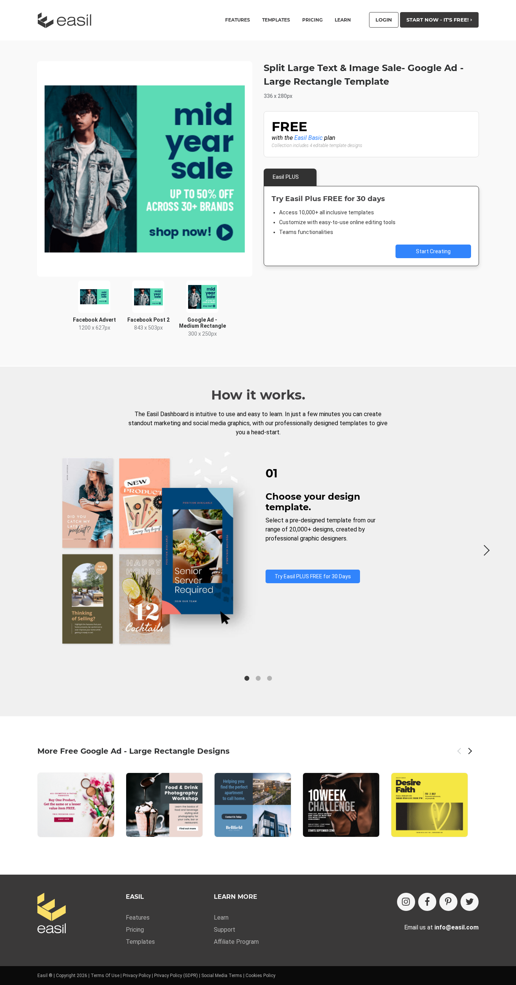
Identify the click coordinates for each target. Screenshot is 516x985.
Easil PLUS (286, 176)
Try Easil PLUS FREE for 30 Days (313, 576)
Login (383, 20)
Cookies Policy (260, 975)
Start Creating (433, 251)
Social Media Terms (221, 975)
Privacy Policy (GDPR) (176, 975)
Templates (140, 941)
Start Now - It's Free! (438, 20)
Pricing (312, 20)
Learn (343, 20)
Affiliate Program (236, 941)
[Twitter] (469, 902)
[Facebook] (427, 902)
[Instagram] (406, 902)
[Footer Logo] (51, 914)
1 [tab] (246, 678)
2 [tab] (258, 678)
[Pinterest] (448, 902)
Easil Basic (308, 137)
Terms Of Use (105, 975)
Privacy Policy (137, 975)
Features (138, 917)
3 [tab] (269, 678)
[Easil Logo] (66, 20)
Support (224, 929)
